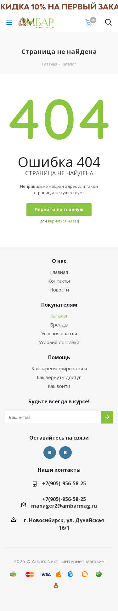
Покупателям (59, 304)
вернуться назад (63, 221)
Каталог (59, 316)
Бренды (59, 324)
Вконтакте (49, 452)
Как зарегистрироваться (59, 368)
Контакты (59, 281)
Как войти (59, 386)
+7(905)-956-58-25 (64, 483)
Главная (59, 272)
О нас (59, 260)
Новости (59, 289)
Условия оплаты (59, 333)
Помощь (59, 357)
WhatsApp (65, 452)
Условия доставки (59, 342)
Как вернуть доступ (59, 377)
